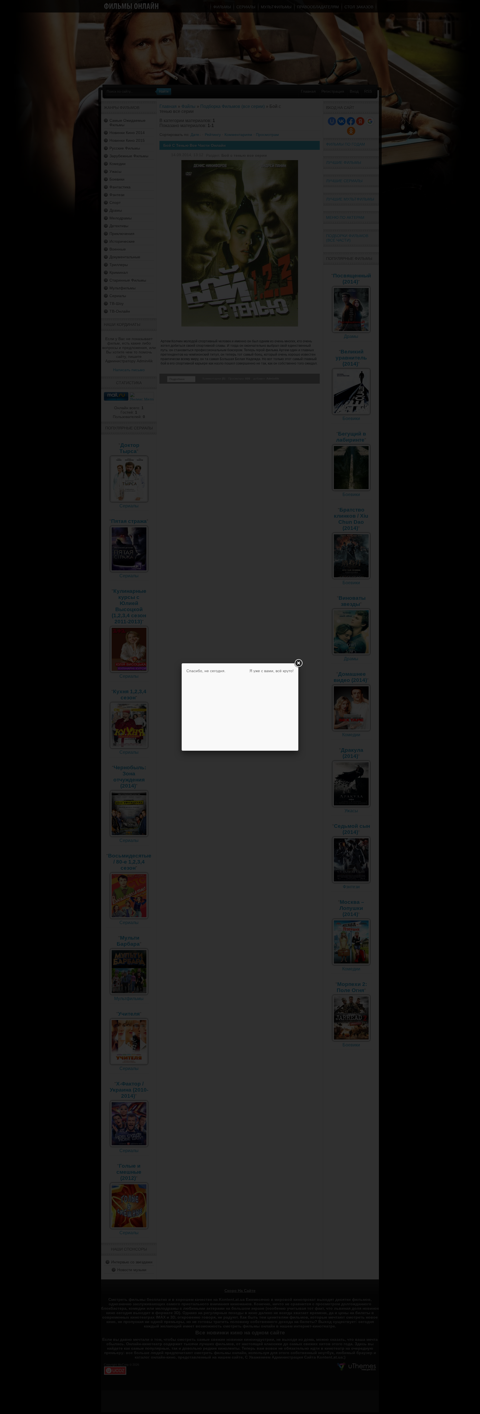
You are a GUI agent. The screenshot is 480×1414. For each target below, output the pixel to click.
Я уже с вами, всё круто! (271, 671)
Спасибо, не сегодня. (206, 671)
